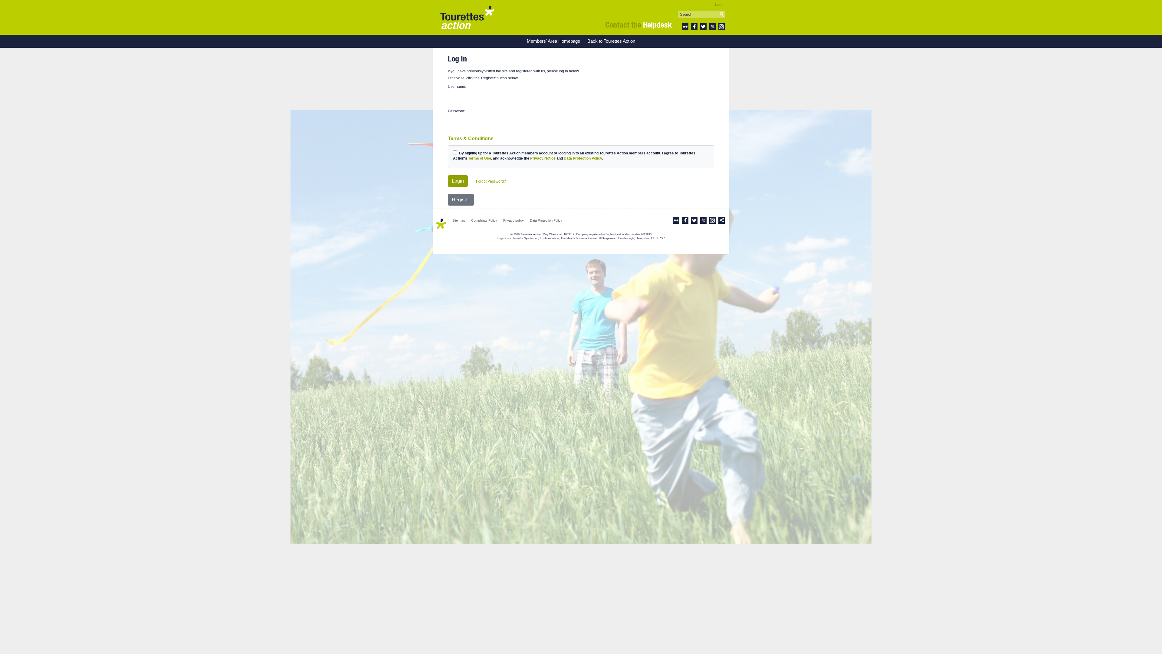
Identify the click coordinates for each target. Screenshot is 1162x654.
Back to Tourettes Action (611, 41)
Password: (456, 111)
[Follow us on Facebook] (694, 26)
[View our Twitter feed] (703, 26)
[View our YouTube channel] (712, 26)
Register (461, 199)
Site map (458, 220)
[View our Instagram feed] (721, 26)
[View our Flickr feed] (685, 26)
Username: (457, 86)
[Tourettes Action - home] (467, 17)
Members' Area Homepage (553, 41)
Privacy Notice (543, 158)
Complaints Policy (484, 220)
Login (719, 4)
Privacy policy (513, 220)
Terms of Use (479, 158)
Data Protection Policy (583, 158)
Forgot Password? (491, 181)
